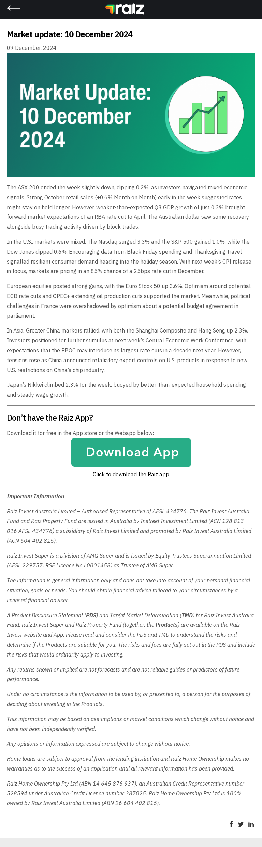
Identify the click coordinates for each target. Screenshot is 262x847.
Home (141, 9)
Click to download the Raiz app (131, 474)
